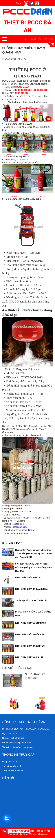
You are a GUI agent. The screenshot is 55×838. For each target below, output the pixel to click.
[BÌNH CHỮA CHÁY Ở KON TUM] (8, 647)
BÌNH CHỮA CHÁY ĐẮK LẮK (28, 578)
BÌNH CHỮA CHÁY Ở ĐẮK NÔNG (30, 623)
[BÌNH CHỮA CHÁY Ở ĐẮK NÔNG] (8, 625)
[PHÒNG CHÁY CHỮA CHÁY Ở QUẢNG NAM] (8, 613)
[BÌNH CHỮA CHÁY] (12, 680)
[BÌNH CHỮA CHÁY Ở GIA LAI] (8, 659)
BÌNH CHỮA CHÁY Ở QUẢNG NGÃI (31, 589)
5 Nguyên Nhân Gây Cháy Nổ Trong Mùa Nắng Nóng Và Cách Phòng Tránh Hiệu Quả (33, 567)
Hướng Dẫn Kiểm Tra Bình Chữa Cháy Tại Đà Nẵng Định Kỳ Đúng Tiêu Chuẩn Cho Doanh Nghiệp (33, 553)
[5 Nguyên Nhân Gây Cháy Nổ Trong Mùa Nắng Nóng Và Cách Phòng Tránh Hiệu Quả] (8, 565)
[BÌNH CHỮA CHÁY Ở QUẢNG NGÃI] (8, 590)
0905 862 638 (43, 39)
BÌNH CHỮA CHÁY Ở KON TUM (30, 646)
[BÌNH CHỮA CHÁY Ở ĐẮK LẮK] (8, 636)
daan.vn (31, 529)
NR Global (43, 834)
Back (25, 532)
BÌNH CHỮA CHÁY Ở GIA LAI (29, 657)
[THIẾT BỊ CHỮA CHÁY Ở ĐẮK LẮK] (8, 602)
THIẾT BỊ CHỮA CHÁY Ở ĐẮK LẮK (31, 600)
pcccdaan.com (20, 526)
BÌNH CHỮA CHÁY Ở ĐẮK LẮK (29, 634)
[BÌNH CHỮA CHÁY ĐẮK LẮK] (8, 579)
